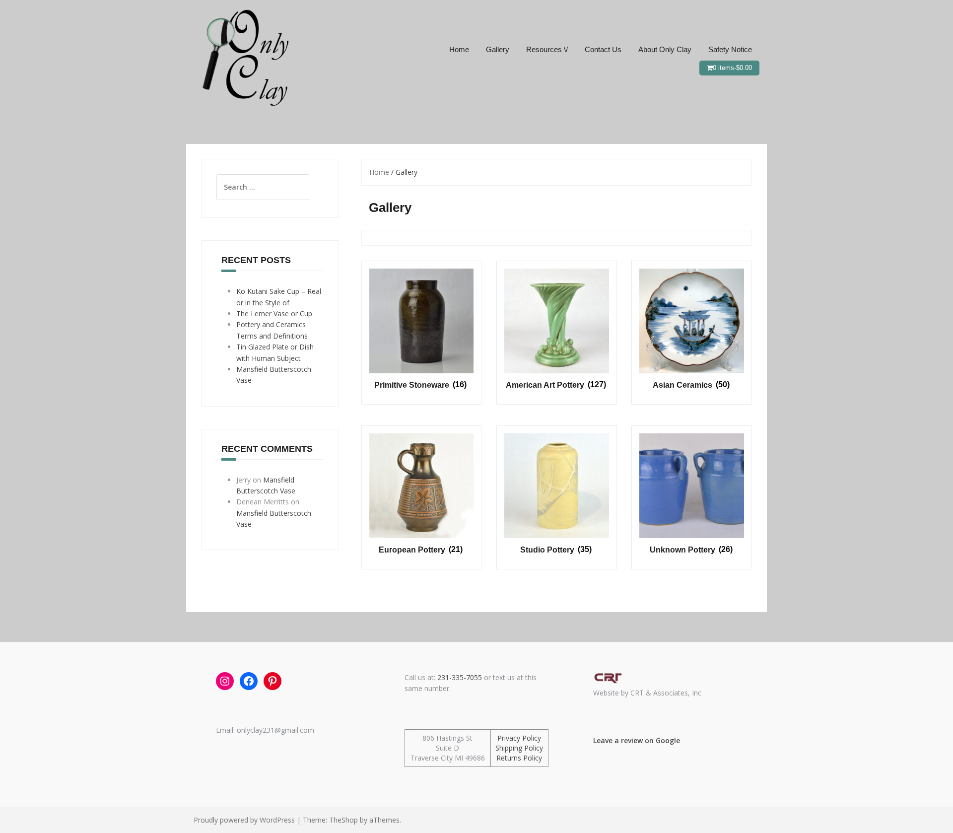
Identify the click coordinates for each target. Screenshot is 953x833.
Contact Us (603, 49)
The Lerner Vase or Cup (274, 313)
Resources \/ (547, 49)
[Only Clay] (243, 56)
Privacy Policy (519, 738)
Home (459, 49)
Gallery (497, 49)
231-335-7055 (459, 677)
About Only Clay (664, 49)
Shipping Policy (519, 748)
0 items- (732, 67)
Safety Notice (730, 49)
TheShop (343, 820)
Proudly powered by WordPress (244, 820)
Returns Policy (519, 758)
